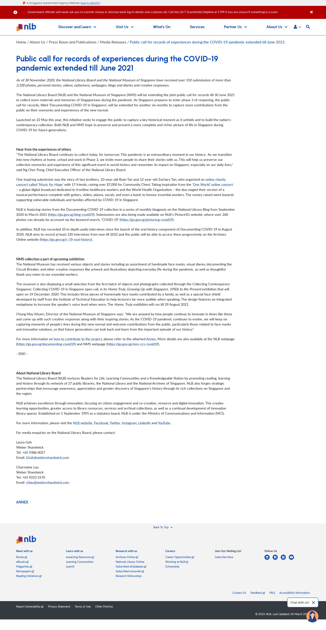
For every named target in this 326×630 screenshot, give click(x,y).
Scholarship (172, 566)
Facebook (101, 423)
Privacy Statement (59, 606)
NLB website (82, 423)
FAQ (272, 593)
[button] (297, 27)
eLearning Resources (79, 557)
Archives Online (126, 557)
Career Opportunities (178, 557)
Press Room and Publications (73, 42)
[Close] (317, 10)
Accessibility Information (294, 593)
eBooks (21, 562)
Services (197, 27)
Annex (151, 339)
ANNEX (22, 502)
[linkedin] (268, 559)
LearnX (70, 566)
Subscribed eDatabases (130, 566)
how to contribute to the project (78, 339)
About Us (38, 42)
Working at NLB (175, 562)
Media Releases (113, 42)
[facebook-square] (277, 559)
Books (20, 557)
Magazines (23, 566)
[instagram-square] (285, 559)
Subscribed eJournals (129, 571)
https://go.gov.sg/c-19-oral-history (66, 239)
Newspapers (24, 571)
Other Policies (104, 606)
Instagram (129, 423)
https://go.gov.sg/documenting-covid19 (46, 344)
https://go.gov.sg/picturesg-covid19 (147, 219)
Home (21, 42)
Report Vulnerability (28, 606)
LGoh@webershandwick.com (47, 457)
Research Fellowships (129, 576)
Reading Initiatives (27, 576)
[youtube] (293, 559)
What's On (161, 27)
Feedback (257, 593)
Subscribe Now (224, 557)
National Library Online (130, 562)
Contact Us (239, 593)
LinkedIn (145, 423)
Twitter (115, 423)
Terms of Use (83, 606)
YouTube (164, 423)
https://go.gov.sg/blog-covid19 (71, 214)
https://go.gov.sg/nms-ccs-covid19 (132, 344)
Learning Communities (79, 562)
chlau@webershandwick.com (47, 482)
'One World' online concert (212, 184)
